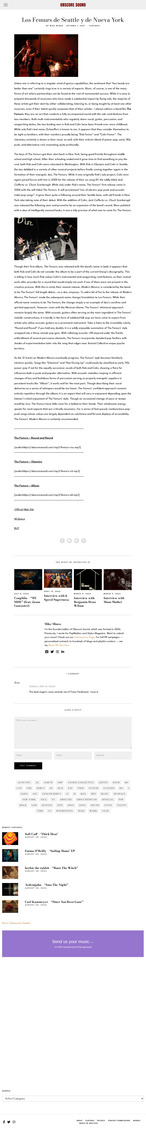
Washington (64, 811)
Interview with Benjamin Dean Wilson (85, 602)
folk (81, 788)
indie (24, 793)
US (49, 811)
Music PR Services (88, 1123)
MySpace (119, 793)
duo (60, 788)
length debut (51, 793)
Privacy (101, 1120)
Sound (95, 805)
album (48, 782)
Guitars (108, 788)
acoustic (24, 782)
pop (121, 799)
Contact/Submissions (119, 1120)
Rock (23, 805)
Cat (19, 788)
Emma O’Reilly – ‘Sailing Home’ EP (50, 851)
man (83, 793)
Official (108, 799)
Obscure (66, 799)
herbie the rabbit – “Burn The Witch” (51, 868)
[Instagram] (57, 652)
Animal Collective (81, 782)
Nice (44, 799)
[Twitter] (76, 540)
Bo (126, 782)
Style (108, 805)
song (82, 805)
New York (29, 799)
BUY (16, 528)
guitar (93, 788)
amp (60, 782)
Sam (34, 805)
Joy (35, 793)
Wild (81, 811)
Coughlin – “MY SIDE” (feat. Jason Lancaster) (27, 602)
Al (37, 782)
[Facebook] (62, 540)
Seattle (47, 805)
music (105, 793)
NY (53, 799)
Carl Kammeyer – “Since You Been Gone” (54, 902)
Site (60, 805)
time (40, 811)
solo (71, 805)
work (93, 811)
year (105, 811)
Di (51, 788)
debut (41, 788)
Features (94, 26)
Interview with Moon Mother (114, 600)
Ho (121, 788)
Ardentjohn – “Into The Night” (46, 884)
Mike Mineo (56, 26)
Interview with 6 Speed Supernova (56, 597)
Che (29, 788)
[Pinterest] (83, 540)
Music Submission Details (16, 923)
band (116, 782)
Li (67, 793)
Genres (136, 1120)
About (80, 1120)
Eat (70, 788)
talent (121, 805)
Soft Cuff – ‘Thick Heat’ (41, 834)
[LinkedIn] (62, 652)
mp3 (93, 793)
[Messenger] (69, 540)
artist (103, 782)
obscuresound (87, 799)
